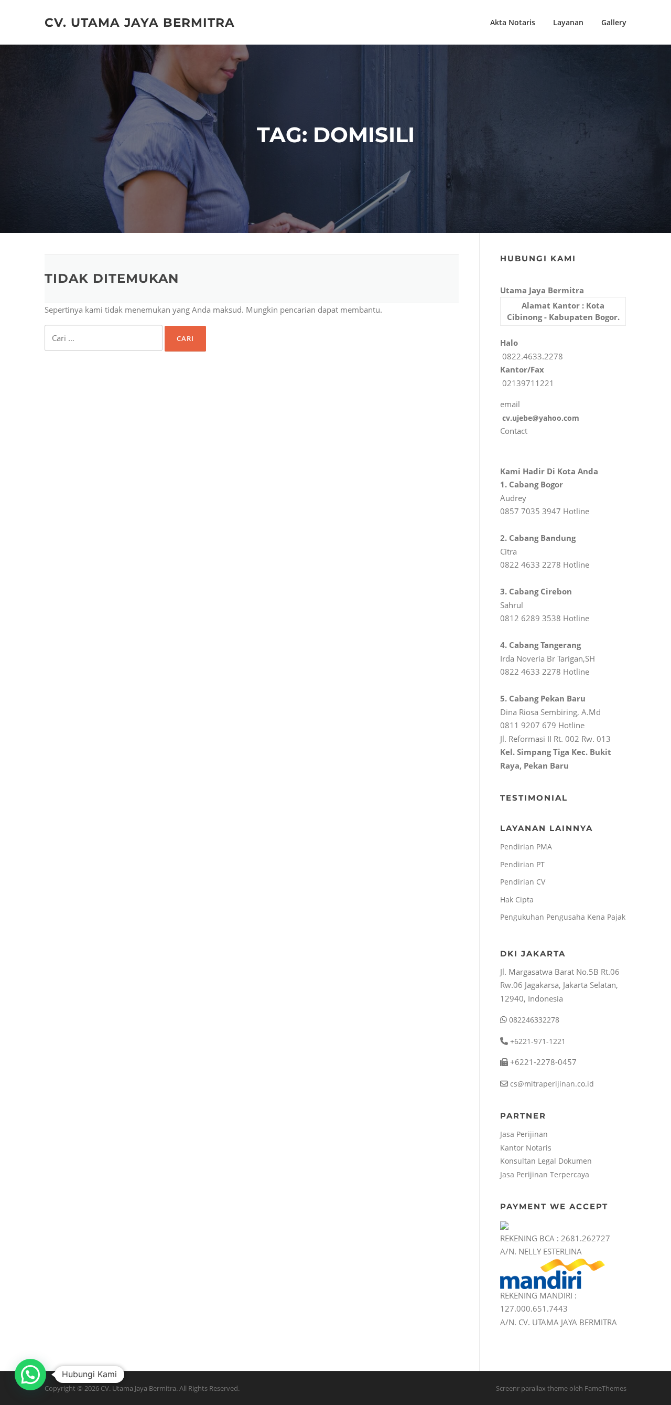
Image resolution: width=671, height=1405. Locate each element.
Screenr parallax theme (532, 1388)
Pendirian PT (522, 864)
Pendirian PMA (526, 846)
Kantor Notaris (525, 1148)
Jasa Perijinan (524, 1134)
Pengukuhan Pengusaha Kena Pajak (562, 917)
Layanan (568, 22)
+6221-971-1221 (537, 1041)
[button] (30, 1374)
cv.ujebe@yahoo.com (539, 418)
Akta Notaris (512, 22)
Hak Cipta (517, 899)
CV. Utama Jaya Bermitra (140, 22)
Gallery (613, 22)
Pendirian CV (522, 882)
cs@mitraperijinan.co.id (551, 1084)
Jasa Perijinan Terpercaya (544, 1174)
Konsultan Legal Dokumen (546, 1161)
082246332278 (533, 1020)
